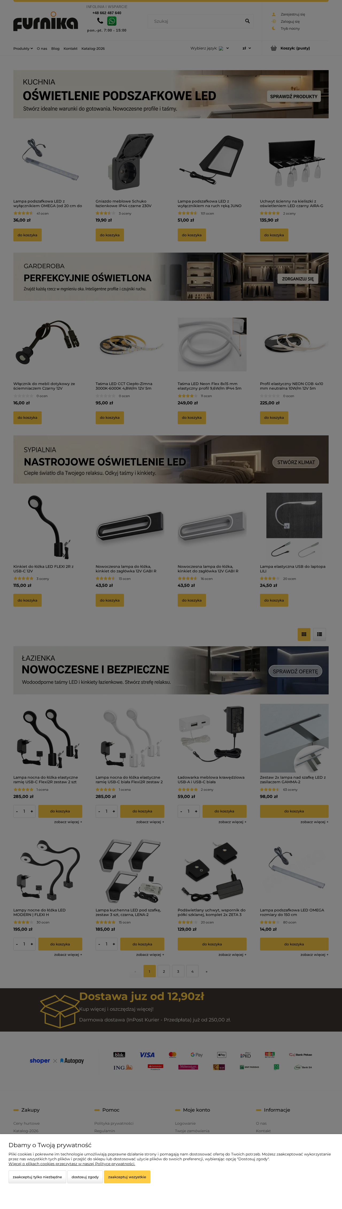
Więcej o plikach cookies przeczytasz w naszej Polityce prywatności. (72, 1163)
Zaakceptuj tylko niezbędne (37, 1177)
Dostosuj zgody (85, 1177)
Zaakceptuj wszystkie (127, 1177)
